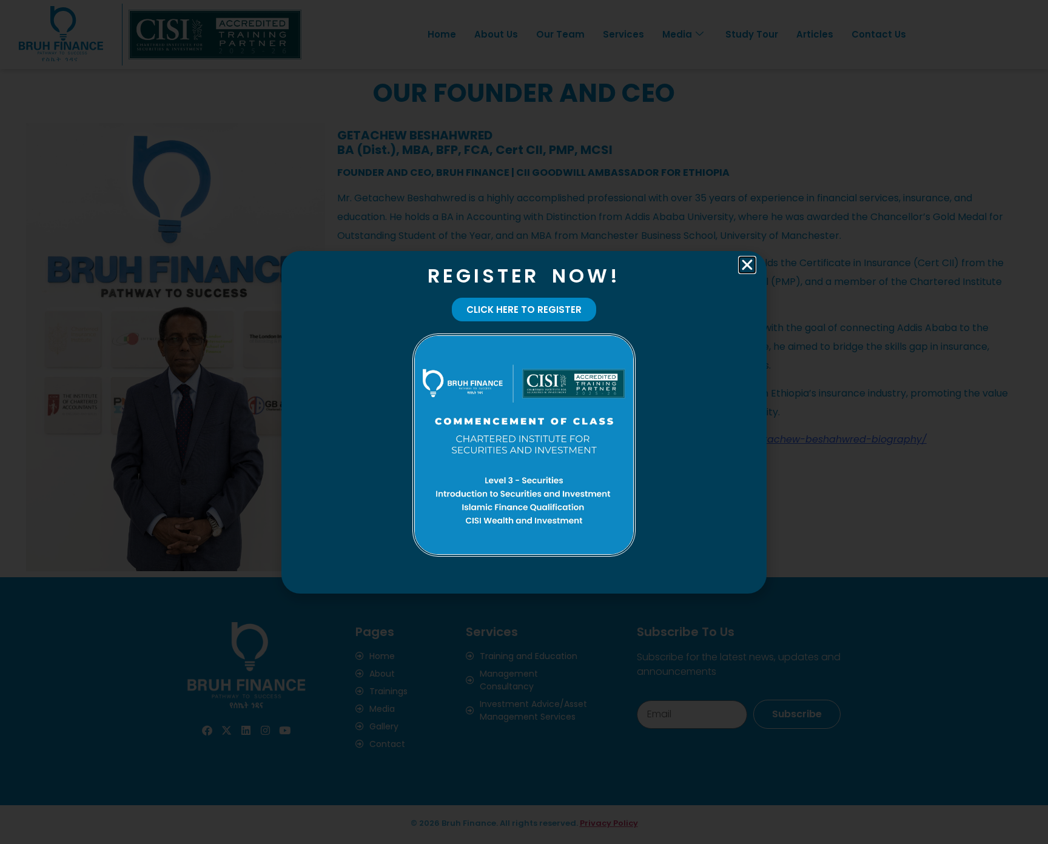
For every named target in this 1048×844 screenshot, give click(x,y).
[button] (747, 265)
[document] (524, 422)
